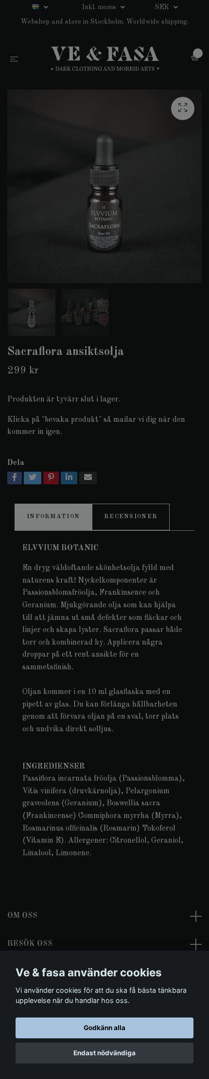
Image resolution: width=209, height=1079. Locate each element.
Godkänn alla (104, 1028)
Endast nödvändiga (104, 1053)
